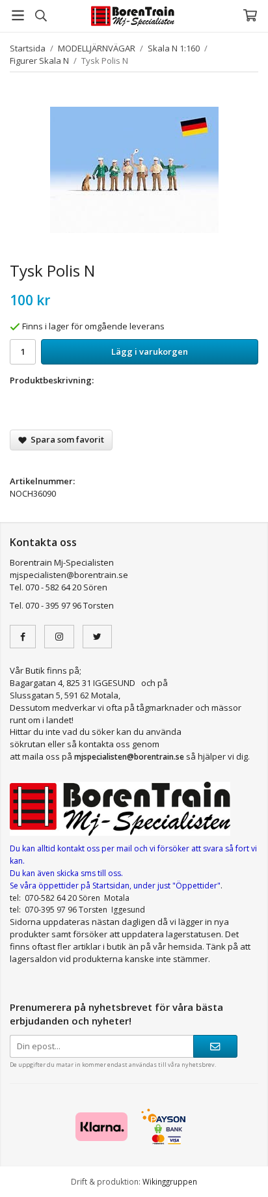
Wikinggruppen (169, 1181)
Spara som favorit (65, 439)
